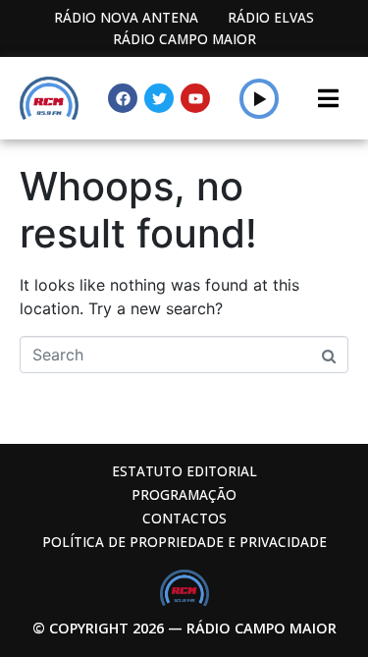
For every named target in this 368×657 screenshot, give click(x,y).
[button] (259, 98)
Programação (184, 494)
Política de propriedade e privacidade (184, 541)
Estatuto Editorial (184, 471)
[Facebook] (122, 98)
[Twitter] (159, 98)
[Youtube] (195, 98)
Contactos (184, 518)
